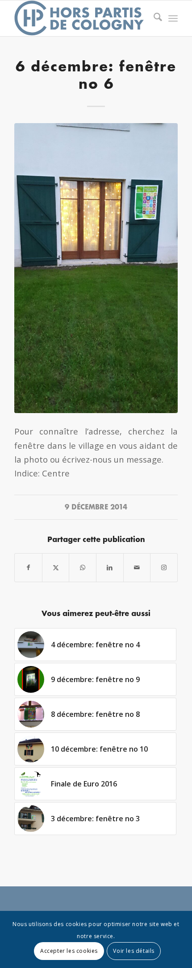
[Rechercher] (153, 18)
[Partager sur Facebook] (28, 567)
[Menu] (173, 18)
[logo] (79, 18)
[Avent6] (96, 268)
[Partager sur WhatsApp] (82, 567)
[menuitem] (153, 18)
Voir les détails (133, 951)
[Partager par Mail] (137, 567)
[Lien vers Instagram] (163, 567)
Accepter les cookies (69, 951)
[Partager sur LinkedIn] (109, 567)
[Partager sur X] (55, 567)
